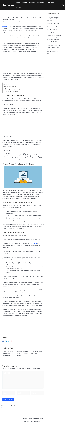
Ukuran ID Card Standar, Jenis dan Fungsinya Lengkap (53, 41)
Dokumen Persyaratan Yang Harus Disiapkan (14, 89)
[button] (63, 5)
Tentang (24, 418)
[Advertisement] (23, 63)
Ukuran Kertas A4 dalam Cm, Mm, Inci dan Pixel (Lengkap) (53, 18)
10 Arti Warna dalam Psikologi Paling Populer (36, 353)
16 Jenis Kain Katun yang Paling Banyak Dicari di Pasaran (7, 353)
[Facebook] (3, 341)
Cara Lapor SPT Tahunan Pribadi (11, 91)
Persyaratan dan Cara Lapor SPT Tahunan (13, 88)
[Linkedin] (6, 341)
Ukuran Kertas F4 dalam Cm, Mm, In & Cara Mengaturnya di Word (53, 25)
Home (3, 15)
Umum (7, 15)
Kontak (30, 418)
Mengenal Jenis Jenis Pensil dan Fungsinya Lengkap (22, 353)
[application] (21, 7)
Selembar (5, 26)
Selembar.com (8, 5)
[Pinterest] (11, 341)
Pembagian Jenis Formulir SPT (10, 86)
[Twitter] (8, 341)
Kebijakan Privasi (38, 418)
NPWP (35, 243)
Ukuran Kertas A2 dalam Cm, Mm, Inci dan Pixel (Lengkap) (53, 51)
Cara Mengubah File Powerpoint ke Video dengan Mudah (52, 31)
